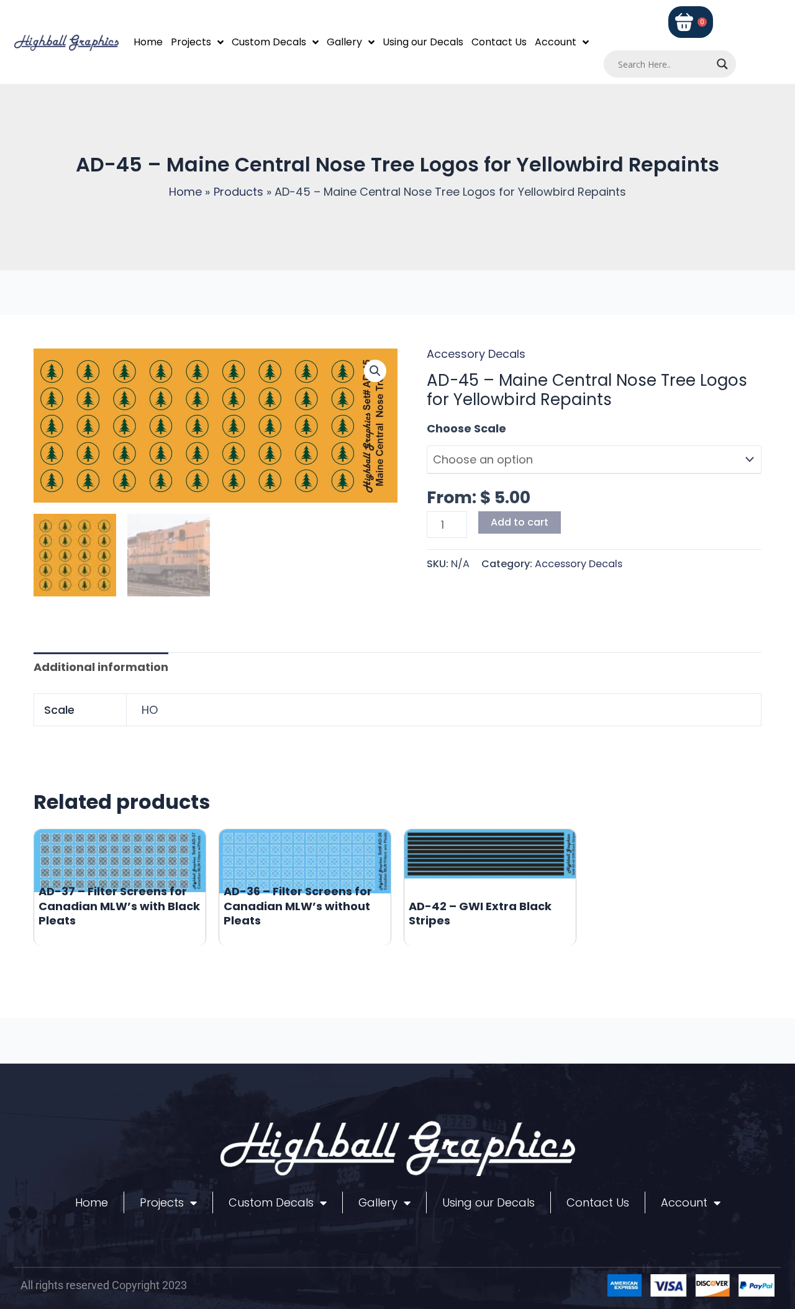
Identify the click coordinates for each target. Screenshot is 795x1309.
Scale (443, 428)
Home (148, 42)
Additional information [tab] (101, 667)
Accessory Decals (476, 354)
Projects (191, 42)
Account (555, 42)
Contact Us (499, 42)
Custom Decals (269, 42)
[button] (375, 371)
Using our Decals (423, 42)
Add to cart (519, 522)
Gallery (344, 42)
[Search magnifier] (722, 64)
